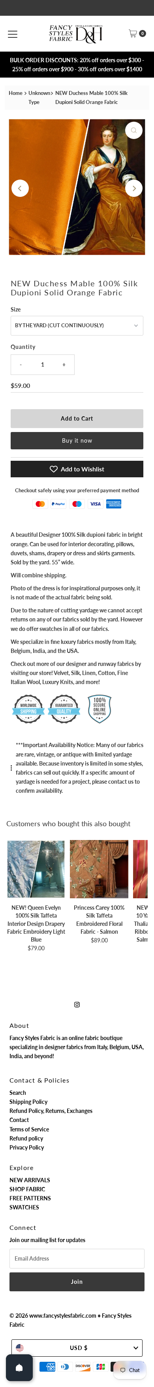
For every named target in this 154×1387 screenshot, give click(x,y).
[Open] (19, 1367)
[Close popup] (143, 1210)
